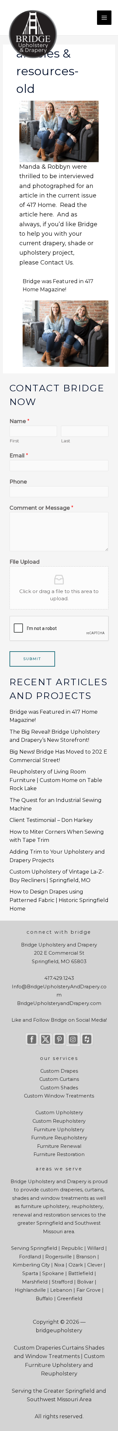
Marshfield (35, 1282)
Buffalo (44, 1299)
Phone (18, 482)
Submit (32, 658)
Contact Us (56, 262)
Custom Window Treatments (59, 1096)
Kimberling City (31, 1265)
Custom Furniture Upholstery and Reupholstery (65, 1365)
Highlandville (30, 1290)
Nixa (59, 1265)
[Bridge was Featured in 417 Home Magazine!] (66, 330)
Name (20, 421)
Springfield (49, 1223)
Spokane (53, 1273)
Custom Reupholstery (59, 1121)
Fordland (30, 1257)
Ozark (76, 1265)
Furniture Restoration (59, 1154)
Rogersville (58, 1257)
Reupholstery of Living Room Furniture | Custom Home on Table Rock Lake (56, 780)
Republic (72, 1248)
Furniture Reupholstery (59, 1138)
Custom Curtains (59, 1079)
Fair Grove (88, 1290)
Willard (95, 1248)
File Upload (25, 562)
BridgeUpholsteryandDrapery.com (59, 1003)
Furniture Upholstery (59, 1130)
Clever (94, 1265)
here (46, 214)
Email (19, 455)
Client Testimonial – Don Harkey (51, 820)
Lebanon (61, 1290)
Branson (86, 1257)
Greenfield (69, 1299)
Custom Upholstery (59, 1113)
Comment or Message (41, 508)
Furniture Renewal (59, 1146)
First (14, 440)
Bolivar (85, 1282)
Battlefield (80, 1273)
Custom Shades (59, 1088)
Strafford (62, 1282)
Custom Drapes (59, 1071)
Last (65, 440)
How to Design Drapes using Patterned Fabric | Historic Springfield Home (59, 900)
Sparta (30, 1273)
